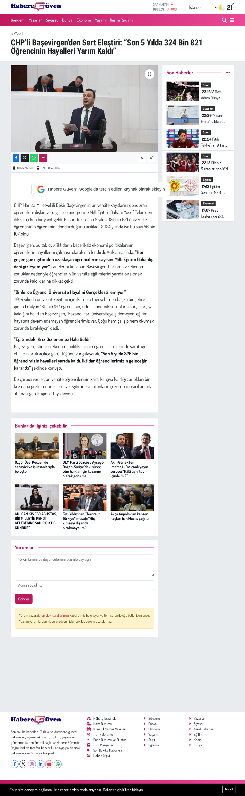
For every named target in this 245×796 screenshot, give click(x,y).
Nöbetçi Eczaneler (105, 718)
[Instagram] (32, 764)
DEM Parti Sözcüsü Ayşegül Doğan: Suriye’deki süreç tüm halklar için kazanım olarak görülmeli (84, 469)
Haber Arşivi (101, 755)
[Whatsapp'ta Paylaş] (34, 158)
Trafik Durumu (103, 734)
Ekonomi (84, 19)
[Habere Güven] (36, 7)
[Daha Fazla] (43, 158)
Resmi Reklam (121, 19)
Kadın (197, 739)
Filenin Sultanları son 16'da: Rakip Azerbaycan (215, 166)
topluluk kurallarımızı (55, 615)
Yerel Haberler (203, 729)
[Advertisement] (84, 674)
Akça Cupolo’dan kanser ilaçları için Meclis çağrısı (130, 516)
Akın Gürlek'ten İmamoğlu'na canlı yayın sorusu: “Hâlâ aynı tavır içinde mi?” (129, 469)
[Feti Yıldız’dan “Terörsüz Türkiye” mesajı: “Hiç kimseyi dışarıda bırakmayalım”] (84, 497)
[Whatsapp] (58, 764)
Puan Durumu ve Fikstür (109, 739)
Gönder (23, 598)
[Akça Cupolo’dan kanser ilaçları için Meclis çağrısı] (132, 497)
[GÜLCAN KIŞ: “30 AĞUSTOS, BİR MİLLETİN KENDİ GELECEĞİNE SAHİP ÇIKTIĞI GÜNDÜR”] (37, 497)
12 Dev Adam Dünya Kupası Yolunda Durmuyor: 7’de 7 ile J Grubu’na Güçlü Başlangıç (214, 95)
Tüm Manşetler (103, 745)
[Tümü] (228, 72)
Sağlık (152, 739)
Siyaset (52, 19)
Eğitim (207, 179)
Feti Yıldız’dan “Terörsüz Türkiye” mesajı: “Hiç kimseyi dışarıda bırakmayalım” (81, 520)
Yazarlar (35, 19)
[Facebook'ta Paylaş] (16, 158)
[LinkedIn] (41, 764)
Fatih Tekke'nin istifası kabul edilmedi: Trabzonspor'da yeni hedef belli (213, 142)
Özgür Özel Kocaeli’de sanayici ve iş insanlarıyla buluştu (35, 467)
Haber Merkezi (25, 168)
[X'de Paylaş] (25, 158)
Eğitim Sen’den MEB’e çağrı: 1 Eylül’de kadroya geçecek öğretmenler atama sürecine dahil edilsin (214, 190)
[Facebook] (15, 764)
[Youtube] (49, 764)
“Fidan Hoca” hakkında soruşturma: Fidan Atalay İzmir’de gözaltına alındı (214, 119)
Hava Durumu (102, 723)
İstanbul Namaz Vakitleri (109, 729)
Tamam (229, 789)
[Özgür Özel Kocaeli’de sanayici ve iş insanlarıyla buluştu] (37, 445)
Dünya (67, 19)
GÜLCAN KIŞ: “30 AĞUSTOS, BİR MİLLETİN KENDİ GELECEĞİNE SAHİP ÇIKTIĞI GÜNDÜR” (36, 520)
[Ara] (225, 20)
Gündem (18, 19)
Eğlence (153, 745)
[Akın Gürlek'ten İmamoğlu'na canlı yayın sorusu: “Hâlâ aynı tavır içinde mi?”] (132, 445)
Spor (206, 85)
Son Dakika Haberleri (107, 750)
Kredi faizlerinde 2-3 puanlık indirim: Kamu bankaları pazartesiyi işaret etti (214, 213)
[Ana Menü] (231, 20)
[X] (23, 764)
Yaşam (100, 19)
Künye (198, 745)
